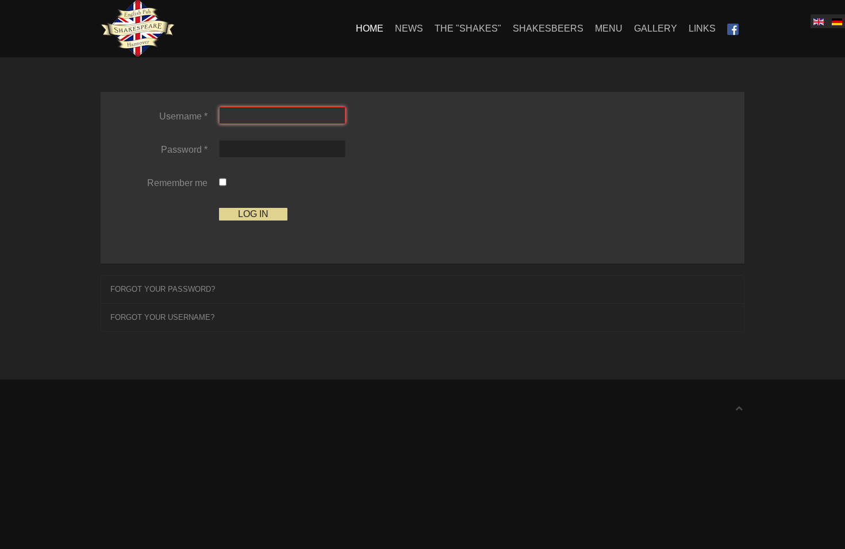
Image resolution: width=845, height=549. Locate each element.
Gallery (655, 28)
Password (184, 149)
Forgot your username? (162, 317)
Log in (253, 214)
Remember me (177, 183)
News (409, 28)
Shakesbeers (548, 28)
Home (369, 28)
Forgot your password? (162, 289)
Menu (609, 28)
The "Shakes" (468, 28)
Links (702, 28)
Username (183, 116)
